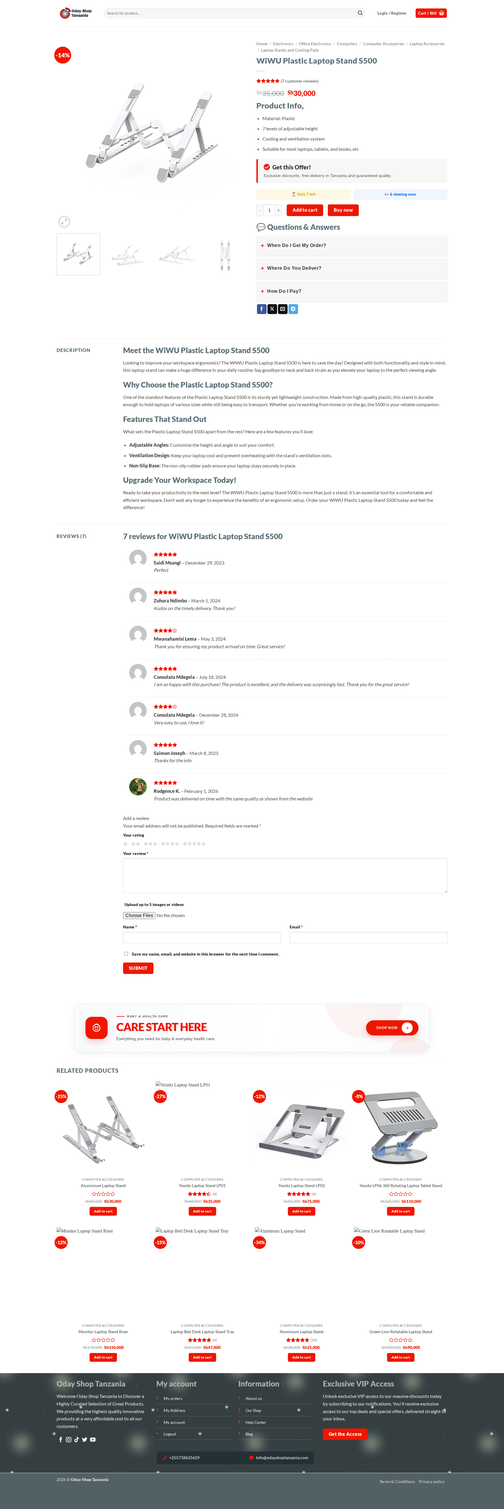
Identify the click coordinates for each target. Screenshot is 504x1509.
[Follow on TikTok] (76, 1440)
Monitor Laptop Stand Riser (103, 1331)
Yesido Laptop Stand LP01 (202, 1185)
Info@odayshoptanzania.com (281, 1457)
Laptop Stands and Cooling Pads (290, 50)
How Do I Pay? (281, 291)
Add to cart (305, 210)
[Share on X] (272, 309)
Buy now (343, 210)
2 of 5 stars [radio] (134, 844)
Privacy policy (431, 1481)
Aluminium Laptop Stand (103, 1185)
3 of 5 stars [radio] (150, 844)
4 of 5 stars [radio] (169, 844)
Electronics (283, 43)
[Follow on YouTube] (92, 1440)
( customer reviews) (299, 80)
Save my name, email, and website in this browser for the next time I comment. (205, 953)
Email (296, 926)
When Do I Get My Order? (293, 245)
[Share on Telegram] (293, 309)
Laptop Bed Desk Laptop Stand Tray (202, 1331)
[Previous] (67, 133)
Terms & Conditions (397, 1481)
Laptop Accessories (427, 43)
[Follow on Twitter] (84, 1440)
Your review (135, 853)
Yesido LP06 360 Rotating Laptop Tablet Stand (401, 1185)
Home (261, 43)
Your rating (133, 835)
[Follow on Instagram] (68, 1440)
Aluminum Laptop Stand (301, 1331)
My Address (174, 1410)
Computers (347, 43)
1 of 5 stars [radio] (125, 844)
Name (130, 926)
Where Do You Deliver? (291, 268)
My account (174, 1422)
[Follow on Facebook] (60, 1440)
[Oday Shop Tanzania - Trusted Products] (76, 13)
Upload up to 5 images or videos (154, 904)
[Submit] (360, 13)
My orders (173, 1398)
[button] (391, 13)
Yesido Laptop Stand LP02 (301, 1185)
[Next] (236, 133)
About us (254, 1398)
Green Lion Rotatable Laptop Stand (401, 1331)
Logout (170, 1433)
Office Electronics (315, 43)
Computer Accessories (383, 43)
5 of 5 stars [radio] (193, 844)
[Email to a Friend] (283, 309)
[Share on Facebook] (262, 309)
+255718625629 (184, 1457)
